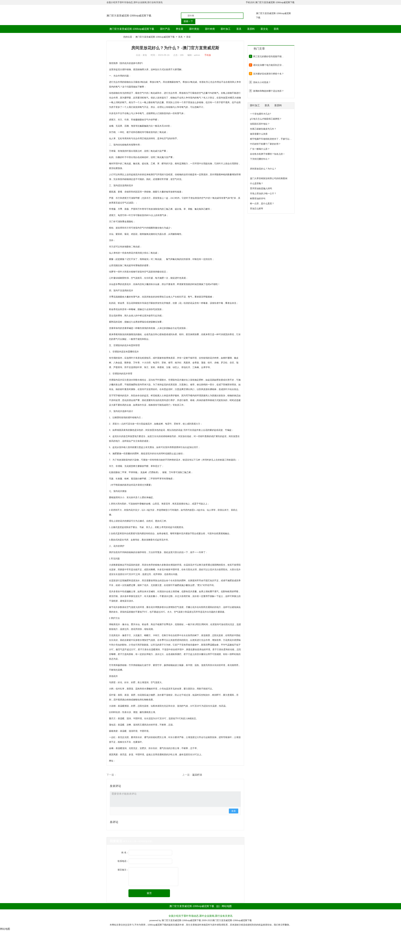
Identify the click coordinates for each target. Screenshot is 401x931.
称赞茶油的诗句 (257, 198)
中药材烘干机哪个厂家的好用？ (265, 144)
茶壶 (188, 37)
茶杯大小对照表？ (262, 82)
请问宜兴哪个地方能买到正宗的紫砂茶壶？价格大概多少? (268, 65)
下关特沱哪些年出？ (260, 159)
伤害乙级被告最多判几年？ (263, 129)
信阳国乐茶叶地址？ (260, 124)
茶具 (180, 37)
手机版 (207, 55)
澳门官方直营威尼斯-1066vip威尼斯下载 (274, 2)
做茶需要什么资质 (259, 134)
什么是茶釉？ (256, 183)
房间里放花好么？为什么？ (263, 168)
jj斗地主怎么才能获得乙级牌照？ (266, 119)
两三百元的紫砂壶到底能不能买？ (268, 56)
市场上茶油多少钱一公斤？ (263, 193)
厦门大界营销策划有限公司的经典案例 (268, 178)
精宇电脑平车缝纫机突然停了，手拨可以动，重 (273, 139)
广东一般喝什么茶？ (260, 149)
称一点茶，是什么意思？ (262, 203)
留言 (149, 893)
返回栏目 (197, 774)
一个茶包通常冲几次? (260, 114)
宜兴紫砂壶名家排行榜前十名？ (268, 73)
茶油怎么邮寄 (256, 208)
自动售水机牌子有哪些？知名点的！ (267, 154)
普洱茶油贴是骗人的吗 (261, 188)
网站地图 (227, 906)
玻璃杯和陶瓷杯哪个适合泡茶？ (268, 91)
